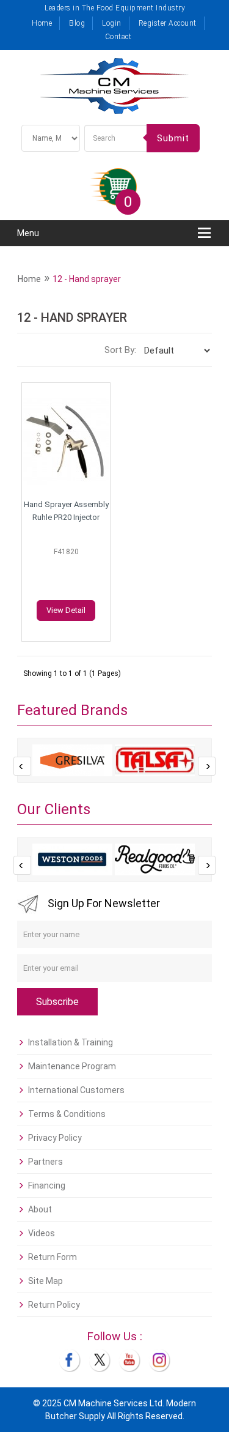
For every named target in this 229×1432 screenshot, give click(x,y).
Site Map (45, 1281)
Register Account (168, 23)
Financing (46, 1185)
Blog (77, 23)
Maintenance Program (72, 1066)
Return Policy (54, 1305)
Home (42, 23)
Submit (173, 138)
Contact (118, 36)
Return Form (52, 1257)
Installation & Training (70, 1042)
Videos (41, 1233)
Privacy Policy (55, 1138)
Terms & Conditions (67, 1114)
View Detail (65, 610)
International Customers (76, 1090)
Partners (45, 1162)
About (40, 1209)
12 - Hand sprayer (87, 279)
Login (112, 23)
